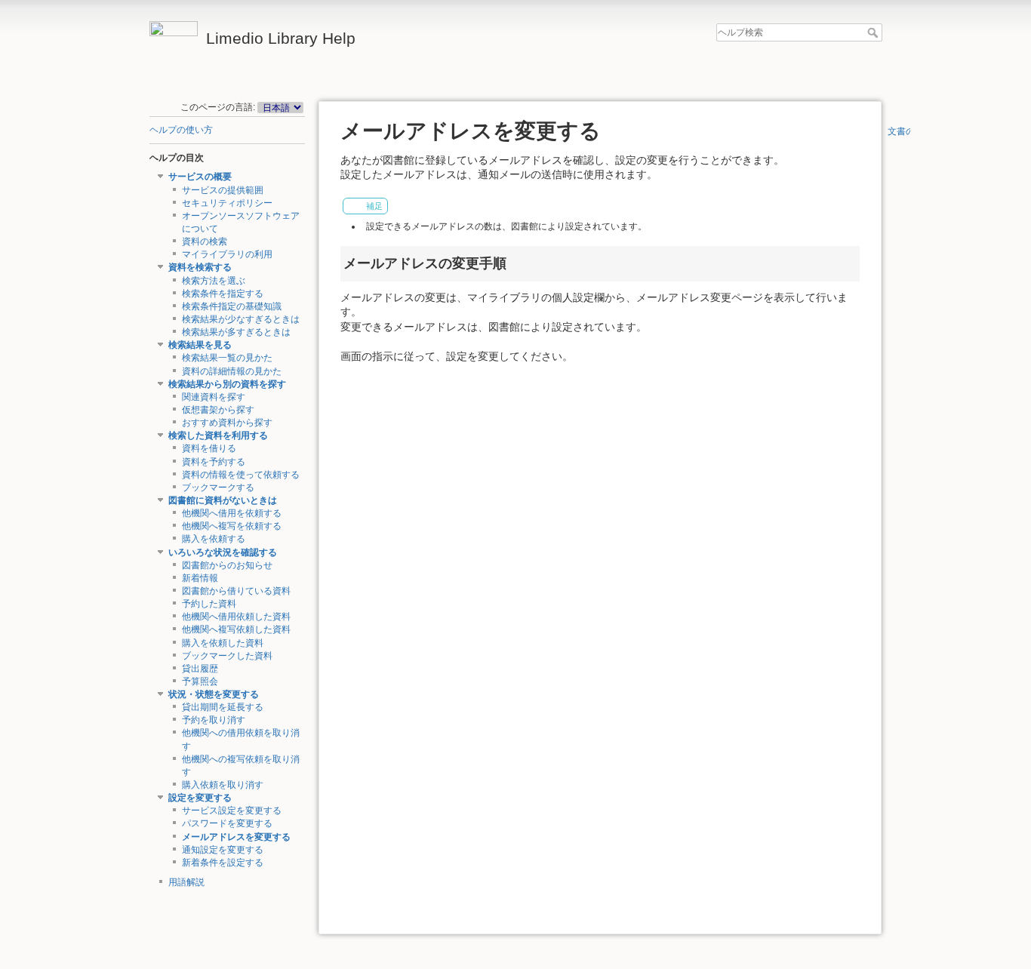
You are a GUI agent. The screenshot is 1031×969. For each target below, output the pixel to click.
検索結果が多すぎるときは (236, 332)
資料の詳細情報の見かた (232, 371)
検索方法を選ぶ (213, 280)
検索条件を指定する (222, 293)
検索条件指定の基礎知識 (232, 306)
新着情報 (200, 578)
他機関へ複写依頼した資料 (236, 629)
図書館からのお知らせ (227, 565)
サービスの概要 (200, 176)
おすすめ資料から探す (227, 422)
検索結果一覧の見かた (227, 357)
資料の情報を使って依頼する (241, 474)
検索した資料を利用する (218, 435)
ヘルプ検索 (874, 32)
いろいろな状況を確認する (222, 552)
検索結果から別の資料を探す (227, 384)
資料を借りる (209, 448)
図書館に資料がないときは (222, 500)
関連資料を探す (213, 397)
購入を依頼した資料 (222, 643)
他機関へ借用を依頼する (232, 513)
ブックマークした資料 (227, 656)
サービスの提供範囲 (222, 190)
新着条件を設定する (222, 862)
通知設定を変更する (222, 849)
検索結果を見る (200, 345)
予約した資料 (209, 603)
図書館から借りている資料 (236, 591)
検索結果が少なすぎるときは (241, 319)
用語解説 (186, 882)
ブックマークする (218, 487)
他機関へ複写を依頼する (232, 526)
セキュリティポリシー (227, 203)
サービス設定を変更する (232, 810)
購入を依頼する (213, 539)
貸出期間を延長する (222, 707)
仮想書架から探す (218, 410)
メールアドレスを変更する (236, 837)
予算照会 (200, 681)
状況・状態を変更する (213, 694)
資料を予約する (213, 462)
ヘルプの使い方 (181, 130)
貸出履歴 (200, 668)
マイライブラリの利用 (227, 254)
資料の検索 (204, 241)
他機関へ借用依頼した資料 (236, 616)
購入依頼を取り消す (222, 785)
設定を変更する (200, 797)
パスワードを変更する (227, 823)
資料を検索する (200, 267)
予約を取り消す (213, 720)
